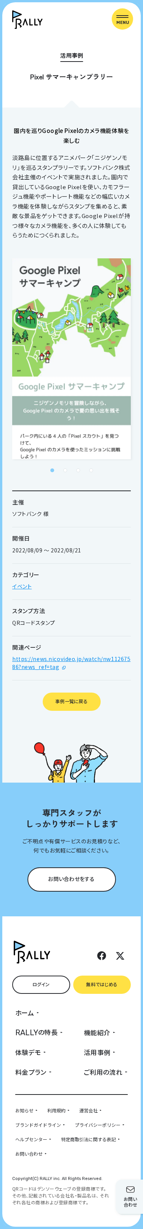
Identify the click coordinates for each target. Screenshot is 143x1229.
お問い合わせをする (71, 879)
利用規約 (56, 1110)
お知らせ (24, 1110)
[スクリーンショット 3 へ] (78, 470)
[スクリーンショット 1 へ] (52, 470)
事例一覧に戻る (71, 701)
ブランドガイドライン (38, 1124)
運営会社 (88, 1110)
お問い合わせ (29, 1153)
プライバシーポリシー (98, 1124)
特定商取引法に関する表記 (88, 1139)
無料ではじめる (101, 984)
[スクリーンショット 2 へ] (65, 470)
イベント (22, 586)
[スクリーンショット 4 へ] (91, 470)
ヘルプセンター (31, 1139)
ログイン (41, 984)
